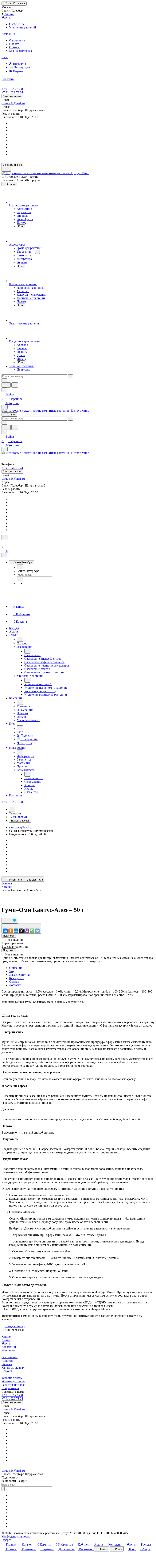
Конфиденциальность (16, 1536)
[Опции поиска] (4, 380)
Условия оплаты (12, 1377)
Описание (15, 967)
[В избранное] (10, 921)
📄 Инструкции (19, 67)
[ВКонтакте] (5, 931)
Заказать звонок (12, 96)
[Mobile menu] (5, 449)
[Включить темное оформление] (6, 169)
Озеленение (17, 24)
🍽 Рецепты (16, 71)
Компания (8, 1350)
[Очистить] (70, 376)
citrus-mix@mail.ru (13, 103)
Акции (6, 1340)
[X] (21, 931)
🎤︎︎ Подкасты (17, 63)
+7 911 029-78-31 (12, 89)
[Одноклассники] (10, 931)
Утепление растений (22, 27)
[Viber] (26, 931)
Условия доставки (13, 1381)
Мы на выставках (20, 50)
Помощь (7, 1371)
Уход (12, 971)
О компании (17, 40)
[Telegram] (37, 931)
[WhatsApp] (32, 931)
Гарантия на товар (13, 1384)
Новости (14, 43)
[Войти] (3, 542)
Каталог (7, 1336)
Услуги (6, 1343)
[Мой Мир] (16, 931)
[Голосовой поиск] (6, 385)
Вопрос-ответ (10, 1388)
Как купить (16, 978)
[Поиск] (5, 537)
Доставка (15, 985)
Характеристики (20, 974)
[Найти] (14, 385)
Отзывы (14, 47)
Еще (20, 226)
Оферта (6, 1540)
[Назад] (20, 566)
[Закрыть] (4, 555)
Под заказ (8, 935)
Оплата (14, 981)
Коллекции (9, 1347)
